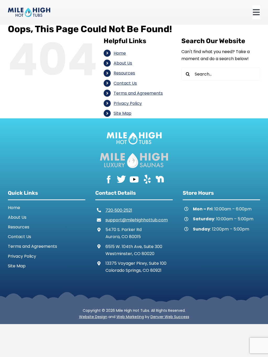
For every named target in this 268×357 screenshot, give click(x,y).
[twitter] (121, 179)
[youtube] (134, 179)
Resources (124, 73)
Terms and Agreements (138, 93)
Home (120, 53)
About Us (123, 63)
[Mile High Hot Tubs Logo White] (134, 131)
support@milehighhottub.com (136, 220)
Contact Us (125, 83)
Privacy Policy (128, 103)
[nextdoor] (160, 179)
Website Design (93, 316)
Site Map (122, 113)
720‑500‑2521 (118, 210)
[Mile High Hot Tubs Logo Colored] (29, 10)
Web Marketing (130, 316)
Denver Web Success (169, 316)
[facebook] (108, 179)
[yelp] (147, 179)
